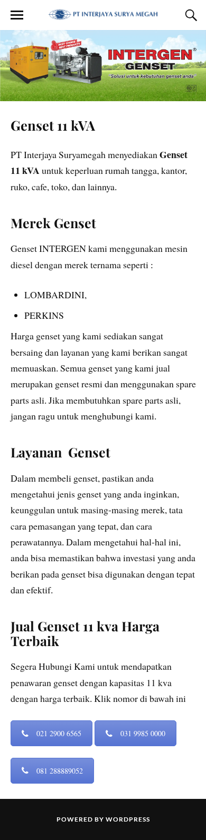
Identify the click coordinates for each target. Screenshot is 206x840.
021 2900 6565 (58, 733)
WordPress (128, 819)
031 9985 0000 (142, 733)
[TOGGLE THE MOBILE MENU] (17, 15)
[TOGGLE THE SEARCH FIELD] (189, 15)
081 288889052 (59, 771)
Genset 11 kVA (53, 125)
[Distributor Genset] (103, 14)
